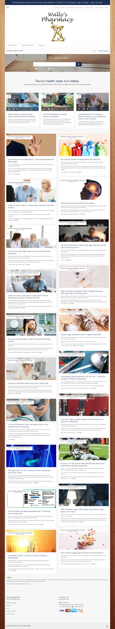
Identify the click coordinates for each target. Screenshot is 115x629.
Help (63, 7)
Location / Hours (89, 7)
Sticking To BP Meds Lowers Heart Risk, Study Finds (28, 383)
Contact (41, 45)
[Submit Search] (79, 64)
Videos (53, 68)
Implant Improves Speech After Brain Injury (77, 203)
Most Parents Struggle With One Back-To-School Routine (82, 553)
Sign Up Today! (99, 7)
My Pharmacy (12, 45)
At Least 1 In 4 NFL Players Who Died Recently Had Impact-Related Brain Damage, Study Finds (83, 464)
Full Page (17, 174)
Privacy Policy (10, 613)
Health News (41, 68)
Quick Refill (79, 7)
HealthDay (18, 584)
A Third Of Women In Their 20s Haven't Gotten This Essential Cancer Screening (28, 425)
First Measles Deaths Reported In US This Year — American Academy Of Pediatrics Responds (83, 378)
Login (106, 7)
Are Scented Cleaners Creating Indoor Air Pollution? (55, 115)
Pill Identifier (70, 7)
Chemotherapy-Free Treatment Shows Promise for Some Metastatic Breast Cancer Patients (92, 116)
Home (94, 51)
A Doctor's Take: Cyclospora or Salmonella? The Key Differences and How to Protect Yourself (28, 296)
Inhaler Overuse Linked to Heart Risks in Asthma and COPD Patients (21, 115)
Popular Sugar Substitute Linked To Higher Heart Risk (81, 334)
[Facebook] (8, 7)
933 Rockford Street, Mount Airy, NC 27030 (25, 2)
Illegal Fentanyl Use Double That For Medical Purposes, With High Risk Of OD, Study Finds (82, 292)
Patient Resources (27, 45)
